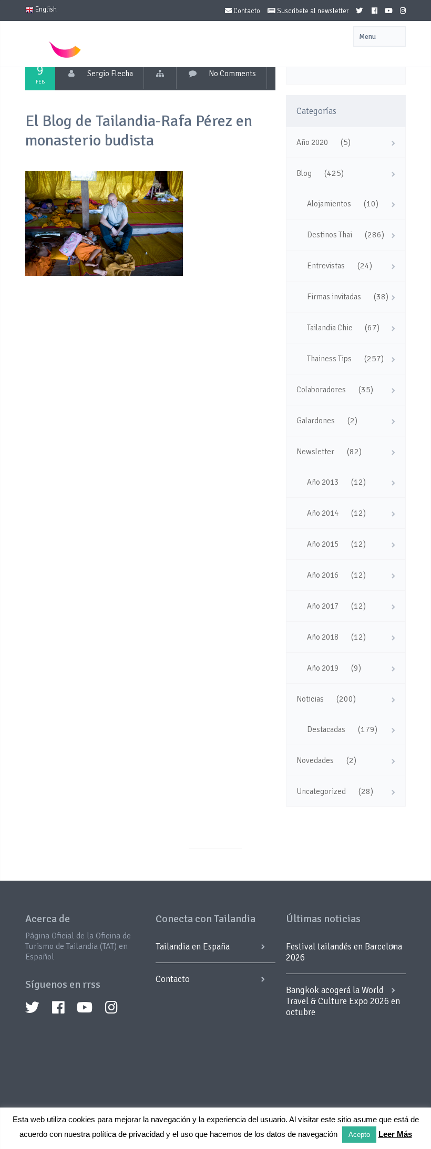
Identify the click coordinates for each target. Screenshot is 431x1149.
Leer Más (395, 1134)
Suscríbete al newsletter (311, 11)
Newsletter (315, 451)
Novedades (315, 760)
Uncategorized (321, 791)
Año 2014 (322, 513)
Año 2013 (322, 482)
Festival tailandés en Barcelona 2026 (344, 952)
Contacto (246, 11)
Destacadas (326, 729)
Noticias (310, 699)
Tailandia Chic (329, 327)
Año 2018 (322, 637)
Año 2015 (322, 544)
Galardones (315, 420)
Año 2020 (312, 142)
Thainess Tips (329, 358)
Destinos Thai (329, 234)
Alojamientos (329, 203)
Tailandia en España (193, 946)
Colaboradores (321, 389)
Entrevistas (326, 265)
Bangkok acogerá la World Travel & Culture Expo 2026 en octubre (343, 1001)
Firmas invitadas (334, 296)
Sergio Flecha (110, 73)
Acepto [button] (359, 1134)
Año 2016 (322, 575)
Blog (304, 173)
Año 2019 (322, 668)
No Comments (232, 73)
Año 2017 (322, 606)
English (45, 9)
